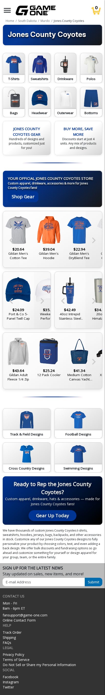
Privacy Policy (13, 654)
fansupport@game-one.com (25, 615)
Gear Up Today (52, 515)
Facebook (10, 677)
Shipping (9, 637)
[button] (7, 10)
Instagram (11, 682)
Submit (93, 581)
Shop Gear (23, 196)
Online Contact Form (19, 620)
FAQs (7, 642)
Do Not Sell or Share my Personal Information (39, 664)
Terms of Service (16, 659)
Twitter (8, 687)
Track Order (12, 632)
